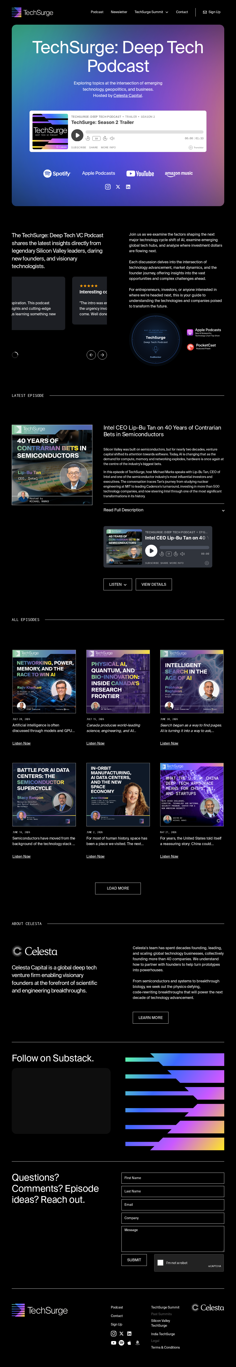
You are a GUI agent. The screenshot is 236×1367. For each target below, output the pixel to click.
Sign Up (116, 1324)
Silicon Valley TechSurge (160, 1323)
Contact (182, 12)
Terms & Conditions (165, 1347)
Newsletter (119, 12)
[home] (32, 12)
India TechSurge (163, 1334)
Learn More (151, 1018)
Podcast (97, 12)
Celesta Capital (127, 96)
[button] (151, 12)
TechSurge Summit (165, 1307)
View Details (154, 585)
